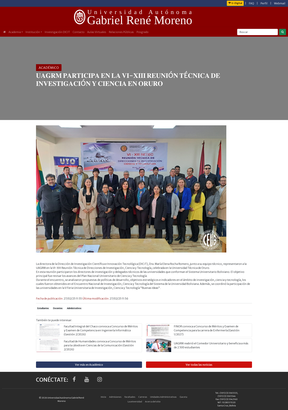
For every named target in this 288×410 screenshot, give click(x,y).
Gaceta (183, 397)
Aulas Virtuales (96, 32)
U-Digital (236, 3)
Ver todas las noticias (199, 364)
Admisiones (115, 397)
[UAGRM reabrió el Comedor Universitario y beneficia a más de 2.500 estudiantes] (158, 345)
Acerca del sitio (152, 401)
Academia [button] (14, 32)
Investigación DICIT (57, 32)
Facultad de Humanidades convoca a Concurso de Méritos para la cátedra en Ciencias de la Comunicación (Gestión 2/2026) (100, 345)
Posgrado (142, 32)
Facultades (129, 397)
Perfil (264, 3)
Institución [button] (33, 32)
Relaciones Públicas (121, 32)
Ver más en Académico (89, 364)
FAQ (251, 3)
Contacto (78, 32)
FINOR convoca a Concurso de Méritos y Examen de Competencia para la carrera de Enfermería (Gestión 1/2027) (207, 330)
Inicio (103, 397)
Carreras (142, 397)
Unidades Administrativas (163, 397)
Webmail (279, 3)
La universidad (135, 401)
